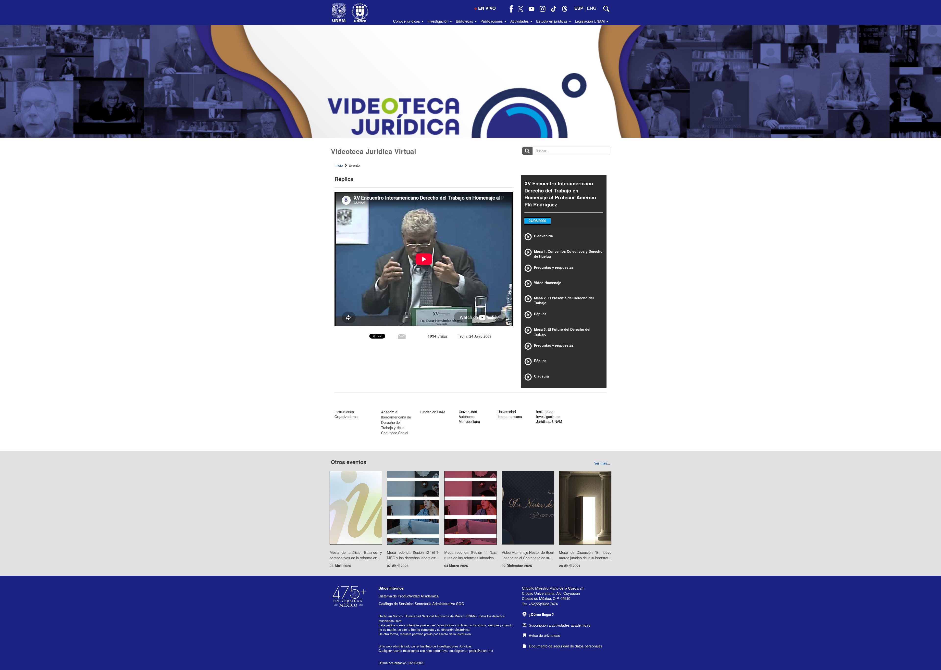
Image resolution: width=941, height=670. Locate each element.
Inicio (338, 165)
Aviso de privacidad (544, 635)
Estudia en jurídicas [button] (552, 21)
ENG (591, 8)
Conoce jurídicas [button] (407, 21)
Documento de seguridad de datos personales (565, 645)
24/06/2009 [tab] (537, 220)
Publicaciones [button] (492, 21)
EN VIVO (487, 8)
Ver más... (602, 463)
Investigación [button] (438, 21)
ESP (578, 8)
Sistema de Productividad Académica (409, 595)
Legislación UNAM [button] (590, 21)
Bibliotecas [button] (465, 21)
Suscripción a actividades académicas (559, 625)
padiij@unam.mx (481, 650)
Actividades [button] (520, 21)
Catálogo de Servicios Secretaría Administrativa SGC (421, 603)
